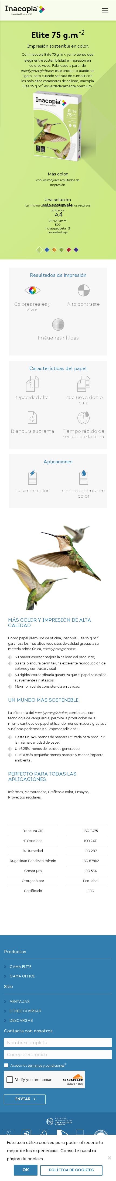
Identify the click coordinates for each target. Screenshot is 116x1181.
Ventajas (20, 1002)
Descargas (21, 1021)
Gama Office (22, 976)
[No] (109, 1157)
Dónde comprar (25, 1011)
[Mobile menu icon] (105, 10)
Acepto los (37, 1065)
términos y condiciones (46, 1065)
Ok (25, 1170)
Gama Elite (20, 967)
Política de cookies (71, 1170)
